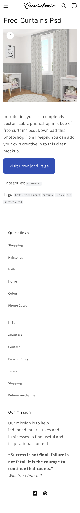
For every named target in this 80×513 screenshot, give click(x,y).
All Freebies (34, 183)
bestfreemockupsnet (27, 195)
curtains (48, 195)
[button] (6, 5)
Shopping (15, 245)
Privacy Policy (18, 359)
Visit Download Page (29, 166)
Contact (14, 347)
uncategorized (13, 202)
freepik (60, 195)
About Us (15, 335)
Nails (12, 269)
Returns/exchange (21, 395)
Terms (12, 371)
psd (69, 195)
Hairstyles (15, 257)
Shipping (15, 383)
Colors (13, 293)
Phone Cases (17, 305)
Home (12, 281)
